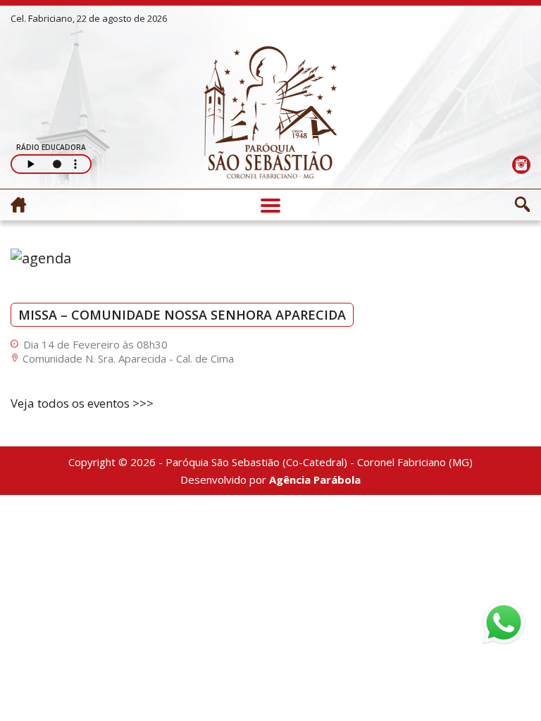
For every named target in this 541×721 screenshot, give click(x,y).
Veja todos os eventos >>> (82, 403)
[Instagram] (520, 164)
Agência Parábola (315, 479)
